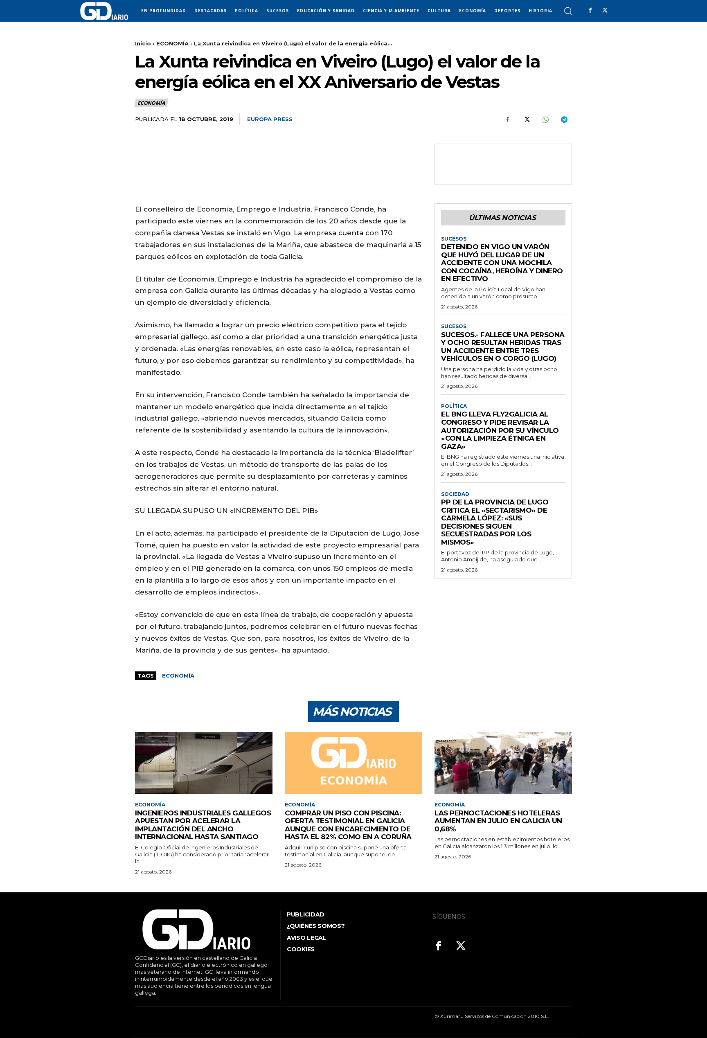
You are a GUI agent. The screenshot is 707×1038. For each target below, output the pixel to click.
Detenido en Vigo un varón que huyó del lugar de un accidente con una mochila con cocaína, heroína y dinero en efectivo (502, 263)
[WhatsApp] (545, 119)
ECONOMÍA (172, 43)
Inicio (143, 43)
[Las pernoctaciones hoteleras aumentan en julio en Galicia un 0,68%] (503, 763)
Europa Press (270, 119)
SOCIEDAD (455, 494)
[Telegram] (564, 119)
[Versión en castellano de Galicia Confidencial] (104, 11)
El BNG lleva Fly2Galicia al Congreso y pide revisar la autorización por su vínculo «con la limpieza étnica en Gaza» (500, 430)
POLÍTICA (454, 406)
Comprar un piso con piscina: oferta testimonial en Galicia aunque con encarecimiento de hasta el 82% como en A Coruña (348, 825)
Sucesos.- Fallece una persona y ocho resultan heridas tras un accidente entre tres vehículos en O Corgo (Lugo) (503, 347)
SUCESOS (453, 239)
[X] (604, 10)
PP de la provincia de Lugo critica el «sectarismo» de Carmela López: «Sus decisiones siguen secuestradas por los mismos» (494, 522)
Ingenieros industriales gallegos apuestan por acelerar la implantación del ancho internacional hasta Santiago (203, 825)
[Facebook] (590, 10)
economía (178, 675)
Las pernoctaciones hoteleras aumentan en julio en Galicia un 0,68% (498, 821)
